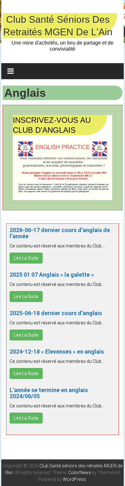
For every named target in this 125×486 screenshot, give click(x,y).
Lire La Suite (26, 258)
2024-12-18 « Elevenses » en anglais (57, 351)
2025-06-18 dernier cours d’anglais (56, 313)
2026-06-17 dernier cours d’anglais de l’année (60, 233)
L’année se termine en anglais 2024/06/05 (49, 393)
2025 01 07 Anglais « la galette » (52, 274)
